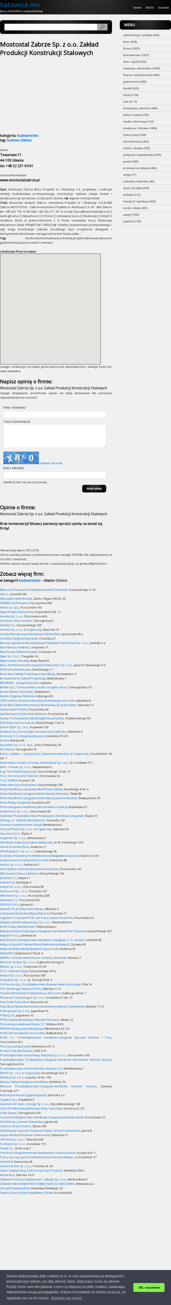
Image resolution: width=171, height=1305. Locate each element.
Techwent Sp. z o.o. (13, 1144)
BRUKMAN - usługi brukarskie (19, 683)
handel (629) (131, 88)
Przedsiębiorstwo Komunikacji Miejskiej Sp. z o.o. (33, 1055)
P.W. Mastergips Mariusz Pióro (20, 989)
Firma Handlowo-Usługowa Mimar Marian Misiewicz (34, 794)
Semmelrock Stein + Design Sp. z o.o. (24, 1104)
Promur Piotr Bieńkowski (16, 1051)
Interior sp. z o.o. (11, 865)
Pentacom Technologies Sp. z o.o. (22, 998)
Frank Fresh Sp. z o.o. (14, 811)
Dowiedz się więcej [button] (66, 1298)
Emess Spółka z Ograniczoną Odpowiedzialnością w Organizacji (44, 754)
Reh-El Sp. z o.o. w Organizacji (20, 1073)
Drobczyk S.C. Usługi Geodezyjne (22, 736)
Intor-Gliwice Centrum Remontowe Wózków (29, 869)
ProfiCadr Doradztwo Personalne (22, 1033)
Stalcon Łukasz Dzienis (15, 1126)
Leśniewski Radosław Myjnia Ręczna (24, 913)
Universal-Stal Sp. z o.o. (16, 1166)
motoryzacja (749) (134, 135)
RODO (150, 8)
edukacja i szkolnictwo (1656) (141, 68)
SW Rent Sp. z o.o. (12, 1139)
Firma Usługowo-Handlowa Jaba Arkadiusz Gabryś (33, 807)
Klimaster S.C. (9, 900)
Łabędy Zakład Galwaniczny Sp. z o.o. (25, 922)
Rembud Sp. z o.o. (12, 1077)
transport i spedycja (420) (139, 201)
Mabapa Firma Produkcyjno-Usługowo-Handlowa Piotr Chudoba (43, 931)
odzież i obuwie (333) (136, 148)
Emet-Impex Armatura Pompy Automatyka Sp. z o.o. (34, 763)
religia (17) (129, 175)
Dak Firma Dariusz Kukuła (17, 723)
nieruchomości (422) (136, 141)
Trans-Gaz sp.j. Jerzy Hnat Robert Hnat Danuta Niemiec (37, 1157)
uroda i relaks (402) (135, 208)
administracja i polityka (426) (141, 35)
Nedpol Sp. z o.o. (11, 975)
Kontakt (163, 8)
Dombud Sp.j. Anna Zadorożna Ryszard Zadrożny (33, 732)
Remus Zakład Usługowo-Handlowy (24, 1082)
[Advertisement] (37, 92)
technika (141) (131, 195)
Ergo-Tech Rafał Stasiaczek (18, 771)
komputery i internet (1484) (140, 108)
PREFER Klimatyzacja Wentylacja (21, 1029)
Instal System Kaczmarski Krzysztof (24, 860)
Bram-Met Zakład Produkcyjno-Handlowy (27, 674)
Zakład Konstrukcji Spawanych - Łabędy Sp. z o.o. (33, 1179)
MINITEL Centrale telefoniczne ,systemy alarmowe (33, 958)
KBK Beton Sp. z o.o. (13, 896)
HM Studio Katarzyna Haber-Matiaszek (26, 842)
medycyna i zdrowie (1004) (140, 128)
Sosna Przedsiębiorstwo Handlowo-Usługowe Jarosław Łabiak (42, 1117)
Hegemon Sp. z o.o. (13, 838)
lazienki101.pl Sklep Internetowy (21, 909)
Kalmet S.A (7, 882)
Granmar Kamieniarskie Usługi (20, 825)
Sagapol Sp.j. (8, 1100)
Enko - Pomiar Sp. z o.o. (15, 767)
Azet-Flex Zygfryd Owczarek (19, 638)
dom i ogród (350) (134, 62)
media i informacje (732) (138, 121)
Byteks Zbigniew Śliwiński (17, 696)
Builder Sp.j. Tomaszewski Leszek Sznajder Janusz (34, 687)
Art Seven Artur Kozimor (16, 621)
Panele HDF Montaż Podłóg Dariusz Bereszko (30, 993)
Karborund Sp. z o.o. (13, 891)
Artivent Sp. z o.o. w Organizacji (21, 630)
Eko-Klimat (7, 749)
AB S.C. (4, 594)
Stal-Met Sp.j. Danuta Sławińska (21, 1122)
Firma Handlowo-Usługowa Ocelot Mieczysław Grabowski (38, 798)
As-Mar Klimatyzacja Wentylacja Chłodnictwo (30, 634)
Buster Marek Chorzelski (16, 692)
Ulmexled (6, 1162)
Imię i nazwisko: (14, 407)
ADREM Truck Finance (14, 603)
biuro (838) (130, 42)
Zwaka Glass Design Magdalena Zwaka (26, 1193)
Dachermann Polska (13, 709)
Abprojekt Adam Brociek (16, 599)
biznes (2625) (131, 48)
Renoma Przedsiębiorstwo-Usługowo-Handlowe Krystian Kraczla (48, 1086)
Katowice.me (20, 4)
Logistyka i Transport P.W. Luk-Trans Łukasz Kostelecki (36, 918)
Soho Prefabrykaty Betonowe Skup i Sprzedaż (31, 1108)
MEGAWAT (7, 953)
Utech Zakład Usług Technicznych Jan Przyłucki (31, 1170)
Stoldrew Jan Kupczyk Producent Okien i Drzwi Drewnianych (40, 1131)
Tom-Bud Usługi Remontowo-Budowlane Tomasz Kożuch (38, 1153)
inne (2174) (130, 102)
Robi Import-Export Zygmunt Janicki (23, 1095)
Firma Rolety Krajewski (15, 802)
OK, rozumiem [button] (149, 1287)
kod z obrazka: (13, 468)
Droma (4, 740)
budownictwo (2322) (136, 55)
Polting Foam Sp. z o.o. (15, 1011)
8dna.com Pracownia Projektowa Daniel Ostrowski (34, 590)
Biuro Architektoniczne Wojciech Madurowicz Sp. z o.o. (36, 665)
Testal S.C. (7, 1148)
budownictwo (28, 135)
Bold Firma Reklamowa (15, 669)
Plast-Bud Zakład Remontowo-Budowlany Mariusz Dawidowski (42, 1006)
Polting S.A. (7, 1015)
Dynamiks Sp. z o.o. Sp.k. (16, 745)
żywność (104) (132, 221)
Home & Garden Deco (14, 847)
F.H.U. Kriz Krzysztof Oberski (19, 776)
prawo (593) (130, 161)
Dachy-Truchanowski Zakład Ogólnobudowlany (32, 718)
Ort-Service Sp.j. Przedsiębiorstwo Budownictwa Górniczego (40, 984)
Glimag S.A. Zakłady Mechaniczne (22, 820)
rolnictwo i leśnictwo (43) (138, 181)
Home (137, 8)
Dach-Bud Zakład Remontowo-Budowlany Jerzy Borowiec (38, 705)
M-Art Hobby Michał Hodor (17, 927)
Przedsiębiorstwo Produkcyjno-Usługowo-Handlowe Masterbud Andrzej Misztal (55, 1060)
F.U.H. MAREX (8, 780)
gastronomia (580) (134, 82)
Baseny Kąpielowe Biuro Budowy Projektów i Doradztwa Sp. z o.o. (44, 643)
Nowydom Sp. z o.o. (13, 980)
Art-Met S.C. (7, 625)
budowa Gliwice (19, 140)
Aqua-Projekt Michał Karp (17, 612)
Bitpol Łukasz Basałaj (14, 661)
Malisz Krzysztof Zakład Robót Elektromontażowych (35, 944)
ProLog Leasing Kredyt (15, 1046)
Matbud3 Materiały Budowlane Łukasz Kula (29, 949)
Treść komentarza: (16, 421)
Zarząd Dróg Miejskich (15, 1188)
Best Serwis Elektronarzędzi (19, 652)
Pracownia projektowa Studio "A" (22, 1024)
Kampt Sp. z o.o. (10, 887)
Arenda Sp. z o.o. (11, 616)
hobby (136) (130, 95)
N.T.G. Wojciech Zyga (14, 971)
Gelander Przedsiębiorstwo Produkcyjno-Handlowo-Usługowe (42, 816)
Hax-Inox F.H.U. (10, 833)
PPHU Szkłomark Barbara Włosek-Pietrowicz (30, 1020)
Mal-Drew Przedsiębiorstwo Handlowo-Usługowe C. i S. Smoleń (42, 940)
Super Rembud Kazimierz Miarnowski (25, 1135)
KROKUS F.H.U (9, 904)
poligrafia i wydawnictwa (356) (142, 155)
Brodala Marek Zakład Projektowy (23, 678)
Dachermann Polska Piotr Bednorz (23, 714)
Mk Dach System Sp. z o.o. (17, 962)
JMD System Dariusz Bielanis (19, 873)
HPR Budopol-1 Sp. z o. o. (16, 851)
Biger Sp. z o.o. (10, 656)
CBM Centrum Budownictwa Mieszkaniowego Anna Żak (37, 700)
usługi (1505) (131, 215)
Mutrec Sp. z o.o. (11, 966)
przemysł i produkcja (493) (140, 168)
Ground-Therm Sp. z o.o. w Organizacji (25, 829)
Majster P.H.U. (9, 935)
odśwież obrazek (51, 463)
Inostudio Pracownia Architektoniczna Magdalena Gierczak (39, 856)
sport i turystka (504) (136, 188)
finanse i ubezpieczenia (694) (141, 75)
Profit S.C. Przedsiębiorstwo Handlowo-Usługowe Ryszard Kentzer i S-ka (55, 1037)
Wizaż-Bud (7, 1175)
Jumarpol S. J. (8, 878)
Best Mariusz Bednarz (15, 647)
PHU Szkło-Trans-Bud (14, 1002)
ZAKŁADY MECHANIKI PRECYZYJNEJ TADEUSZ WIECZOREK (37, 1184)
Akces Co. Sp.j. (9, 607)
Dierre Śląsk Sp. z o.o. (14, 727)
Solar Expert (8, 1113)
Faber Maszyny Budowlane (18, 785)
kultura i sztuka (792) (136, 115)
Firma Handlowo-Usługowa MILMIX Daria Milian (31, 789)
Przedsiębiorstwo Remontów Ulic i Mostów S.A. (31, 1068)
